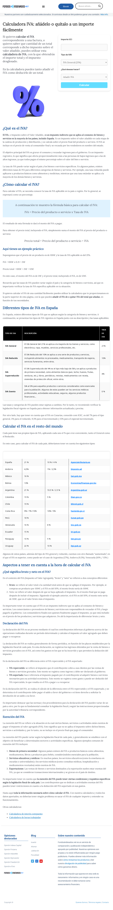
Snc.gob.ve (76, 525)
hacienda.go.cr (78, 511)
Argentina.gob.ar (79, 490)
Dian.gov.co (76, 497)
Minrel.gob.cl (77, 504)
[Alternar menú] (43, 6)
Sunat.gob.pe (77, 518)
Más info (104, 14)
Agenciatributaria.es (80, 462)
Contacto (105, 902)
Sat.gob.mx (76, 476)
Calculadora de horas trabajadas (25, 817)
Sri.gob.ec (75, 531)
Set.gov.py (76, 538)
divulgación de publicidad (75, 863)
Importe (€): (66, 39)
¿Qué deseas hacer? (70, 69)
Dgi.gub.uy (76, 546)
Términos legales (94, 902)
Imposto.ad (76, 469)
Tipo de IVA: (66, 54)
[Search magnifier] (99, 6)
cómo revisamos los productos (76, 860)
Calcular (84, 85)
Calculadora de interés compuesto (26, 813)
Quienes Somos (81, 902)
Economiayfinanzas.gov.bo (83, 483)
